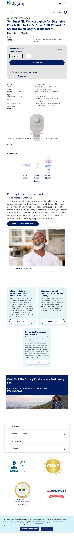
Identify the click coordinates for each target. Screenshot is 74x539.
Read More (21, 321)
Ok (46, 528)
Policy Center (15, 441)
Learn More (33, 72)
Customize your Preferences (29, 528)
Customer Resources (18, 434)
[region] (37, 524)
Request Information (17, 76)
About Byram (14, 426)
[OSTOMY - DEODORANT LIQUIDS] (48, 165)
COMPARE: (58, 49)
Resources (13, 449)
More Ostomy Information (23, 224)
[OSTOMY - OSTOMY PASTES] (26, 165)
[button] (25, 57)
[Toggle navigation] (64, 3)
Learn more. (56, 521)
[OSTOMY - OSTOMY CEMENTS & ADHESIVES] (37, 165)
